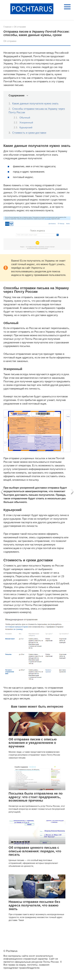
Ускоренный (26, 122)
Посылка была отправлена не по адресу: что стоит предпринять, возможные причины (36, 797)
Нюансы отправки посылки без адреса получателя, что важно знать (34, 905)
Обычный (24, 117)
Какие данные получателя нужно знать (35, 103)
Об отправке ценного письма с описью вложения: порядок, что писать (35, 851)
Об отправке (9, 41)
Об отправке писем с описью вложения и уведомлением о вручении (33, 742)
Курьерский (25, 127)
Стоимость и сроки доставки (29, 132)
